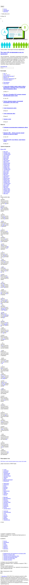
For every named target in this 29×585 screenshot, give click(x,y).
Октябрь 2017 (6, 168)
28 (5, 203)
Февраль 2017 (6, 178)
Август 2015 (6, 192)
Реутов (5, 507)
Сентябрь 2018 (6, 154)
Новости (5, 77)
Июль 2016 (6, 185)
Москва (5, 494)
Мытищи (5, 497)
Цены (4, 543)
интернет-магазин (12, 461)
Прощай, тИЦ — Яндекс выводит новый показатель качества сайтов (13, 133)
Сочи (4, 513)
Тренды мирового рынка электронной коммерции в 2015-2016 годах (13, 102)
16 (1, 301)
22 (3, 225)
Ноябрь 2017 (6, 166)
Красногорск (6, 491)
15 (1, 208)
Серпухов (5, 511)
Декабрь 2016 (6, 180)
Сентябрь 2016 (6, 183)
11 (5, 268)
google (7, 461)
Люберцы (5, 493)
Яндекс (4, 461)
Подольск (5, 503)
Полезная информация (8, 78)
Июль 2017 (6, 172)
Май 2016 (5, 187)
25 (1, 241)
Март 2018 (5, 161)
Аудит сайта (6, 74)
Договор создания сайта (9, 558)
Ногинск (5, 499)
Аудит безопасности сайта (9, 108)
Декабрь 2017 (6, 165)
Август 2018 (6, 155)
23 (5, 270)
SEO (4, 73)
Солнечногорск (7, 512)
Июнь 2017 (6, 173)
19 (2, 308)
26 (6, 247)
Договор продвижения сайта (10, 557)
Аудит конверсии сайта (9, 113)
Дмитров (5, 477)
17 (4, 315)
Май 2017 (5, 174)
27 (4, 218)
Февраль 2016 (6, 189)
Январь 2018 (6, 164)
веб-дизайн (24, 461)
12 (3, 216)
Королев (5, 488)
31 (6, 439)
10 (2, 207)
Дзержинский (6, 473)
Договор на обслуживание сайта (11, 556)
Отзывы (5, 544)
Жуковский (6, 481)
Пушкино (5, 504)
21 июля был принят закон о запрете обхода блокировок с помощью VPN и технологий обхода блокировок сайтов (14, 87)
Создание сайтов (7, 79)
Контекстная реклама (8, 76)
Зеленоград (6, 484)
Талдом (5, 514)
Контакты (5, 548)
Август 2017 (6, 170)
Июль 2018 (6, 156)
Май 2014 (5, 193)
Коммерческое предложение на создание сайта (14, 553)
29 (5, 310)
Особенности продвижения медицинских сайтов (15, 127)
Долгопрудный (7, 475)
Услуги (5, 541)
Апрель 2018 (6, 160)
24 (5, 225)
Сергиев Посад (7, 508)
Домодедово (6, 474)
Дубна (4, 478)
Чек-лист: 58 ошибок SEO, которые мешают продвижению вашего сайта (14, 95)
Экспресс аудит (7, 119)
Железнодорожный (8, 479)
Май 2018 (5, 159)
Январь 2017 (6, 179)
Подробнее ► (4, 66)
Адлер (4, 469)
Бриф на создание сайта (9, 554)
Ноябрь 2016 (6, 182)
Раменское (5, 506)
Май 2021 (5, 151)
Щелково (5, 518)
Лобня (4, 492)
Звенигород (6, 483)
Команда (5, 546)
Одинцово (5, 501)
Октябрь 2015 (6, 191)
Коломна (5, 487)
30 (1, 303)
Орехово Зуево (6, 502)
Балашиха (5, 472)
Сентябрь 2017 (6, 169)
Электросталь (6, 519)
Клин (4, 489)
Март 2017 (5, 177)
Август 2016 (6, 184)
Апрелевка (6, 470)
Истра (4, 485)
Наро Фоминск (7, 498)
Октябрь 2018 (6, 153)
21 (4, 308)
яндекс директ (19, 461)
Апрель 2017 (6, 175)
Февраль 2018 (6, 163)
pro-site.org (4, 576)
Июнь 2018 (3, 149)
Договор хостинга (7, 559)
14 (6, 299)
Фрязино (5, 516)
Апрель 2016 (6, 188)
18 (5, 315)
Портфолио (6, 542)
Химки (5, 517)
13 (3, 284)
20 (4, 217)
